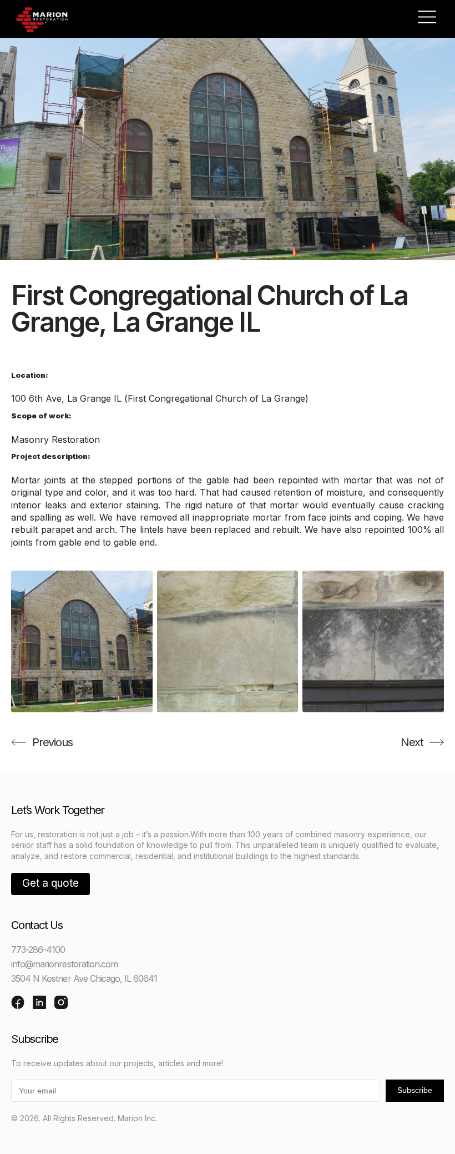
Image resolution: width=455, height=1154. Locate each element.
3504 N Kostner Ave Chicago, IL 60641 (84, 978)
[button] (427, 19)
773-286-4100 (38, 949)
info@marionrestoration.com (64, 964)
